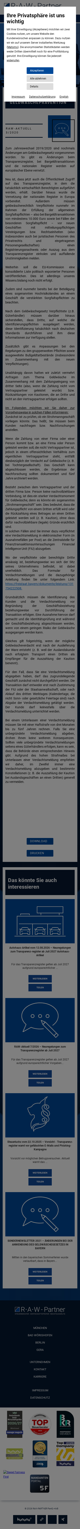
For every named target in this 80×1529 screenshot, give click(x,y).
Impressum (18, 96)
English (64, 96)
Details (34, 86)
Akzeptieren (37, 70)
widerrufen (13, 60)
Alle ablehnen (38, 78)
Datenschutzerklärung (42, 96)
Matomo (13, 47)
